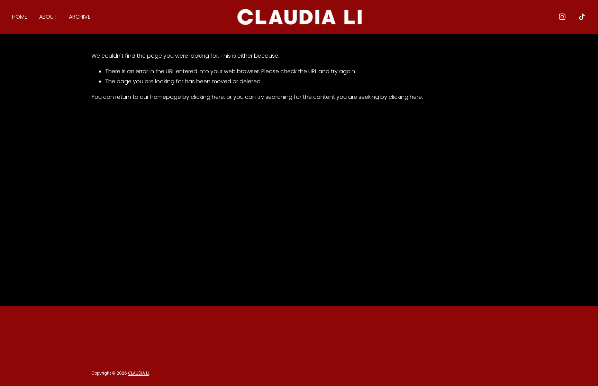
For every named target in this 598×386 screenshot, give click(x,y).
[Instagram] (562, 17)
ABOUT (48, 17)
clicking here (207, 97)
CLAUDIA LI (138, 373)
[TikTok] (582, 17)
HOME (19, 17)
